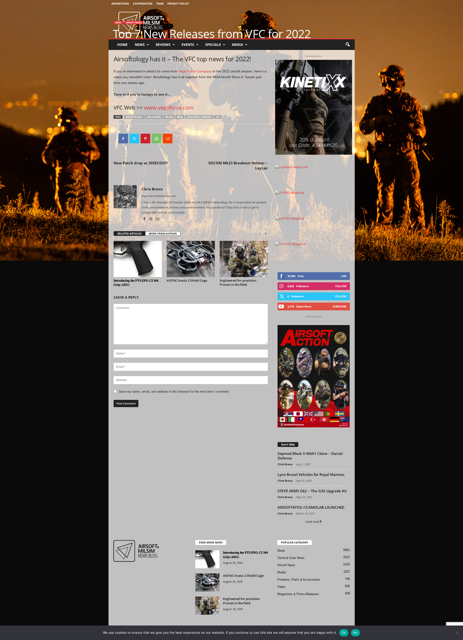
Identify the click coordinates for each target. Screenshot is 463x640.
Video (281, 587)
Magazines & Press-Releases (298, 594)
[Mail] (157, 219)
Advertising (120, 3)
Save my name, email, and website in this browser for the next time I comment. (174, 391)
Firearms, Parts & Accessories (298, 579)
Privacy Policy (178, 3)
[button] (347, 44)
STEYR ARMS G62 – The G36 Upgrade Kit (312, 490)
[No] (457, 632)
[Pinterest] (145, 138)
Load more (312, 521)
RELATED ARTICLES (129, 233)
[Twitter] (134, 138)
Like (344, 276)
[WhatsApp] (156, 138)
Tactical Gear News (291, 558)
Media (237, 44)
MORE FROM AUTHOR (163, 233)
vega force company (199, 116)
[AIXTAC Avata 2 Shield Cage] (191, 259)
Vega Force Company (195, 71)
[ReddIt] (167, 138)
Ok (344, 632)
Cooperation (142, 3)
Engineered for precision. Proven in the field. (238, 282)
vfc (218, 116)
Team (159, 3)
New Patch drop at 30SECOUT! (141, 162)
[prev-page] (259, 233)
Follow (341, 286)
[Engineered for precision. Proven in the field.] (244, 259)
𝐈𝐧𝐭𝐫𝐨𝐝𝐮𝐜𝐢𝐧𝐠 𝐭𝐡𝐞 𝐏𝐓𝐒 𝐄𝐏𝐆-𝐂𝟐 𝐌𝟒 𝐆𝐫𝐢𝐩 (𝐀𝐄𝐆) (136, 282)
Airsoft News (134, 22)
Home (122, 44)
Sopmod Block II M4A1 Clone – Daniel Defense (310, 455)
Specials (213, 44)
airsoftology (134, 116)
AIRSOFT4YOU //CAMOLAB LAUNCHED (311, 507)
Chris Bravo (152, 189)
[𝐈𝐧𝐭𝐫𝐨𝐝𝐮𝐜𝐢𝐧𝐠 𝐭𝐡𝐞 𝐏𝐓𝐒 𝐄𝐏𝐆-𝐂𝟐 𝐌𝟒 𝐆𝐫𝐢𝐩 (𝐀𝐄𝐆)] (138, 259)
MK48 (180, 116)
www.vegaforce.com (168, 107)
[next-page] (265, 233)
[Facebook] (123, 138)
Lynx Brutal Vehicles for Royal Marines (311, 474)
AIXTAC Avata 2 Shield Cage (187, 280)
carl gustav (153, 116)
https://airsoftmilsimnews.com (159, 196)
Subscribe (340, 306)
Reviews (163, 44)
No (355, 632)
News (140, 44)
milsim (169, 116)
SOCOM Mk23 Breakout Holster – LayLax (238, 165)
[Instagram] (151, 219)
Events (188, 44)
